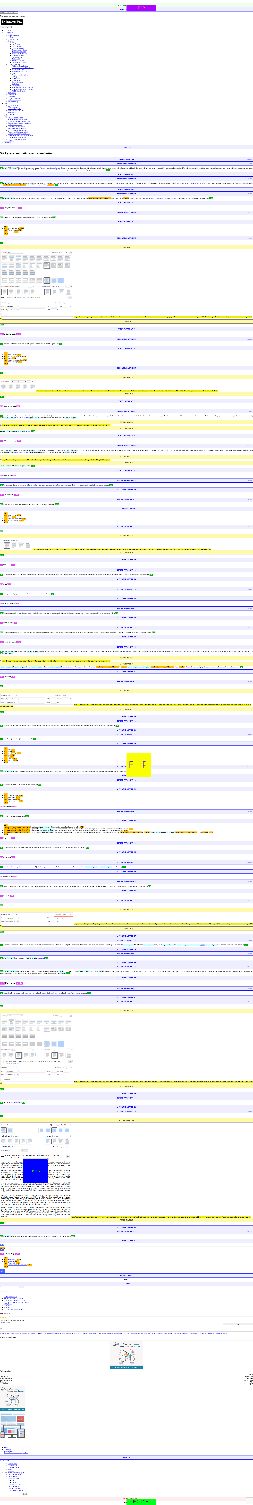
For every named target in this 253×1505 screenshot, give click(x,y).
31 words (249, 766)
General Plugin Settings (19, 62)
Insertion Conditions (18, 61)
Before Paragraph (13, 105)
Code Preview (16, 46)
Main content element (67, 667)
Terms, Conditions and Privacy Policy (16, 1453)
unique (217, 1333)
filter (132, 1333)
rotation (194, 1333)
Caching (14, 77)
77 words (249, 411)
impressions (160, 1333)
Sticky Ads (15, 84)
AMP (28, 1333)
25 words (249, 862)
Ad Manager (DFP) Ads (19, 71)
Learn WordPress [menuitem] (13, 1467)
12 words (249, 339)
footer (135, 1333)
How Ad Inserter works (15, 118)
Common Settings (13, 39)
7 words (250, 780)
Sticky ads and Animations (16, 110)
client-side (80, 1333)
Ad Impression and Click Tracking (22, 87)
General (28, 431)
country (93, 1333)
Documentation (9, 32)
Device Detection (17, 82)
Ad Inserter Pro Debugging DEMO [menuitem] (16, 1473)
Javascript (170, 1333)
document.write (127, 1333)
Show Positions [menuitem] (14, 1478)
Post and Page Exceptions (20, 75)
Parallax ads (11, 114)
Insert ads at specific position (17, 128)
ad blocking (3, 1333)
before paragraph (51, 1333)
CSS (96, 1333)
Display (202, 945)
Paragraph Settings (18, 55)
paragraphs (176, 1333)
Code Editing (16, 44)
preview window (16, 1102)
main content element (22, 417)
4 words (250, 953)
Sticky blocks (12, 112)
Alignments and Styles (19, 52)
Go (238, 1324)
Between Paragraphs (14, 109)
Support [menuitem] (10, 1469)
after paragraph (23, 1333)
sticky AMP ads (174, 198)
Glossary (10, 41)
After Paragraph (13, 107)
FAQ (5, 116)
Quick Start (11, 37)
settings (204, 1333)
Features (10, 34)
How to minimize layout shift (17, 137)
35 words (249, 721)
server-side (199, 1333)
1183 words (249, 159)
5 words (250, 811)
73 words (249, 178)
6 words (250, 734)
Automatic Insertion (18, 48)
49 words (249, 940)
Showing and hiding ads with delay (19, 134)
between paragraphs (60, 1333)
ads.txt (14, 73)
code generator (194, 183)
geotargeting (140, 1333)
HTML (155, 1333)
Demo (6, 103)
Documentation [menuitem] (12, 1465)
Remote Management (14, 98)
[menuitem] (128, 1494)
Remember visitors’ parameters (17, 130)
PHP (180, 1333)
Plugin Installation (13, 36)
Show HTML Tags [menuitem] (15, 1484)
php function (185, 1333)
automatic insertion (41, 1333)
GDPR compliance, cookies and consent (20, 135)
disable (120, 1333)
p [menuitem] (13, 1480)
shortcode (209, 1333)
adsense (18, 1333)
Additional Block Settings (20, 66)
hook (149, 1333)
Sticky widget (94, 971)
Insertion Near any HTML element (23, 68)
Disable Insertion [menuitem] (14, 1486)
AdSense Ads (16, 59)
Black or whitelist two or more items (19, 123)
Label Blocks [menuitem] (13, 1476)
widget (220, 1333)
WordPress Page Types (19, 57)
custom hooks (101, 1333)
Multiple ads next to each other (17, 1265)
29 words (249, 480)
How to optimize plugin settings (18, 119)
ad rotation (10, 1333)
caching (72, 1333)
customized (41, 958)
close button (85, 1333)
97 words (249, 163)
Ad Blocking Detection (19, 91)
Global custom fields (14, 100)
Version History (9, 141)
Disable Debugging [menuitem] (15, 1474)
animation (33, 1333)
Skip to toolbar (4, 1460)
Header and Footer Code (19, 53)
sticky (213, 1333)
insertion (166, 1333)
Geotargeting (16, 85)
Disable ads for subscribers (16, 126)
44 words (249, 881)
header (145, 1333)
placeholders (56, 168)
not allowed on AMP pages (155, 198)
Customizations (12, 94)
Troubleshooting (13, 102)
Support (6, 1447)
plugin (190, 1333)
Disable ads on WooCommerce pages (19, 121)
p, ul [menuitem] (14, 1482)
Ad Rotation (16, 78)
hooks (152, 1333)
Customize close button (15, 125)
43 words (249, 570)
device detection (115, 1333)
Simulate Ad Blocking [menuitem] (16, 1490)
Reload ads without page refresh (18, 132)
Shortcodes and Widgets (19, 50)
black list (68, 1333)
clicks (75, 1333)
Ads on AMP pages (18, 69)
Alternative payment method (17, 139)
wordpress (225, 1333)
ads (14, 1333)
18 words (249, 1231)
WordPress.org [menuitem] (12, 1464)
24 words (249, 988)
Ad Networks (12, 93)
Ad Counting (16, 80)
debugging (108, 1333)
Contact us (7, 143)
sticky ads (45, 168)
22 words (249, 843)
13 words (249, 212)
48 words (249, 193)
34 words (249, 608)
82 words (249, 647)
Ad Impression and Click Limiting (22, 89)
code (90, 1333)
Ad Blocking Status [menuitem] (15, 1488)
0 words (250, 238)
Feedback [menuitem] (11, 1471)
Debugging (11, 96)
